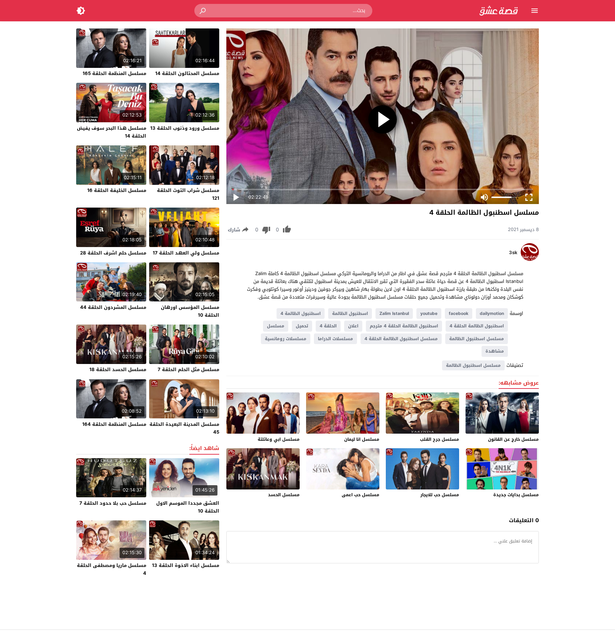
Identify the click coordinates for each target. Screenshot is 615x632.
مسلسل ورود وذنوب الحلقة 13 (184, 128)
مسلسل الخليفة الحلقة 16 (116, 190)
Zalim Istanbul (394, 313)
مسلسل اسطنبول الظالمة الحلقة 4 (401, 339)
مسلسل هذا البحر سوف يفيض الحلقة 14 (111, 132)
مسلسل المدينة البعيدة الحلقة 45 (184, 428)
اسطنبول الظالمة (350, 313)
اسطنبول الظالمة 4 (300, 313)
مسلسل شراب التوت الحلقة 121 (188, 194)
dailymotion (492, 313)
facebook (458, 313)
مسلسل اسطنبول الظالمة (476, 339)
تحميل (302, 326)
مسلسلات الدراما (335, 339)
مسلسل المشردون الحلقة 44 (113, 307)
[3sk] (530, 259)
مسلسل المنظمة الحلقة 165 (114, 73)
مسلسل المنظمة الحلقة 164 (114, 424)
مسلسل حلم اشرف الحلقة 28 (113, 252)
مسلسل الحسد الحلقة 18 (117, 369)
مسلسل (275, 326)
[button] (203, 10)
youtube (428, 313)
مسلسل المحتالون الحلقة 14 (187, 73)
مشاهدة (494, 351)
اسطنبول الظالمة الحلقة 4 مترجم (404, 326)
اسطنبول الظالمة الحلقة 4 (477, 326)
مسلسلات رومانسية (285, 339)
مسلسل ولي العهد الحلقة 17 (186, 252)
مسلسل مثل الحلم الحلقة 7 (188, 369)
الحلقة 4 (328, 326)
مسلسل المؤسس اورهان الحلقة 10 (190, 311)
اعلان (353, 326)
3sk (513, 252)
